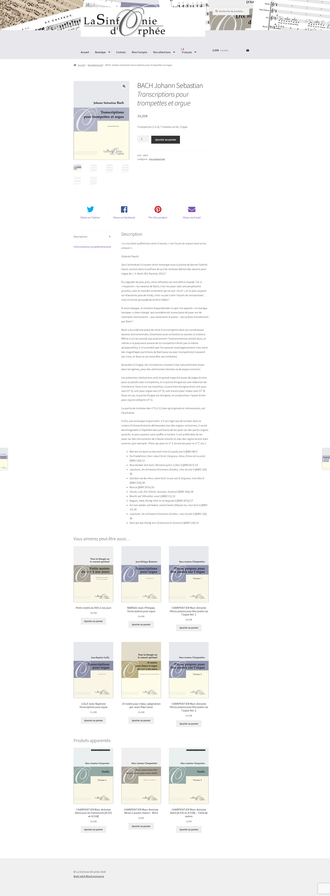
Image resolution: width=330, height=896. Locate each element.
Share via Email (192, 217)
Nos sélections (161, 52)
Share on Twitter (90, 217)
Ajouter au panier (165, 139)
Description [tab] (80, 236)
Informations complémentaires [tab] (92, 246)
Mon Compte (139, 52)
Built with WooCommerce (89, 876)
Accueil (85, 52)
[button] (124, 86)
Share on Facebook (124, 217)
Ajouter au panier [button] (93, 621)
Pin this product (157, 217)
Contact (121, 52)
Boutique (100, 52)
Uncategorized (95, 65)
